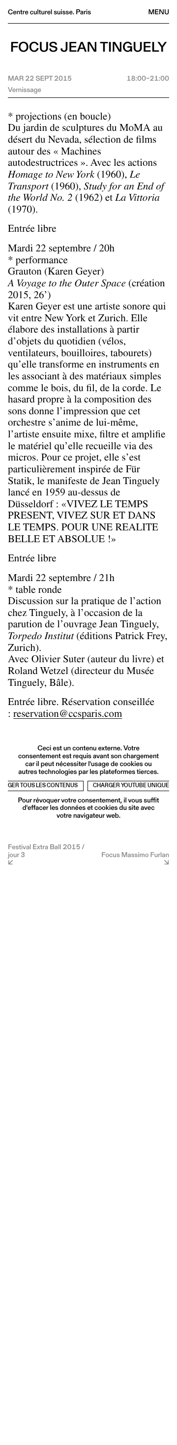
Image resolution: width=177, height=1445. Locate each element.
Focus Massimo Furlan (135, 855)
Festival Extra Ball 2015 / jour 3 (46, 851)
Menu (158, 12)
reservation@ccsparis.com (67, 715)
